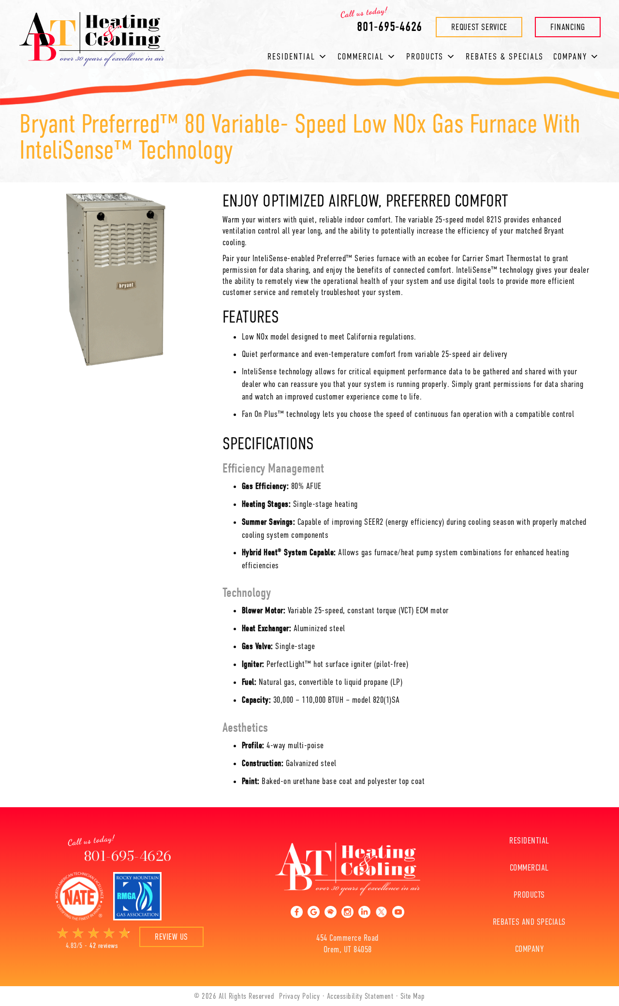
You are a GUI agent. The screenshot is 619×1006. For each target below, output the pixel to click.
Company (529, 949)
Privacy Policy (299, 996)
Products (424, 56)
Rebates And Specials (529, 921)
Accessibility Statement (360, 996)
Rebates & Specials (505, 56)
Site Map (412, 996)
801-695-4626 (128, 855)
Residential (291, 56)
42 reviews (103, 945)
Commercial (361, 56)
